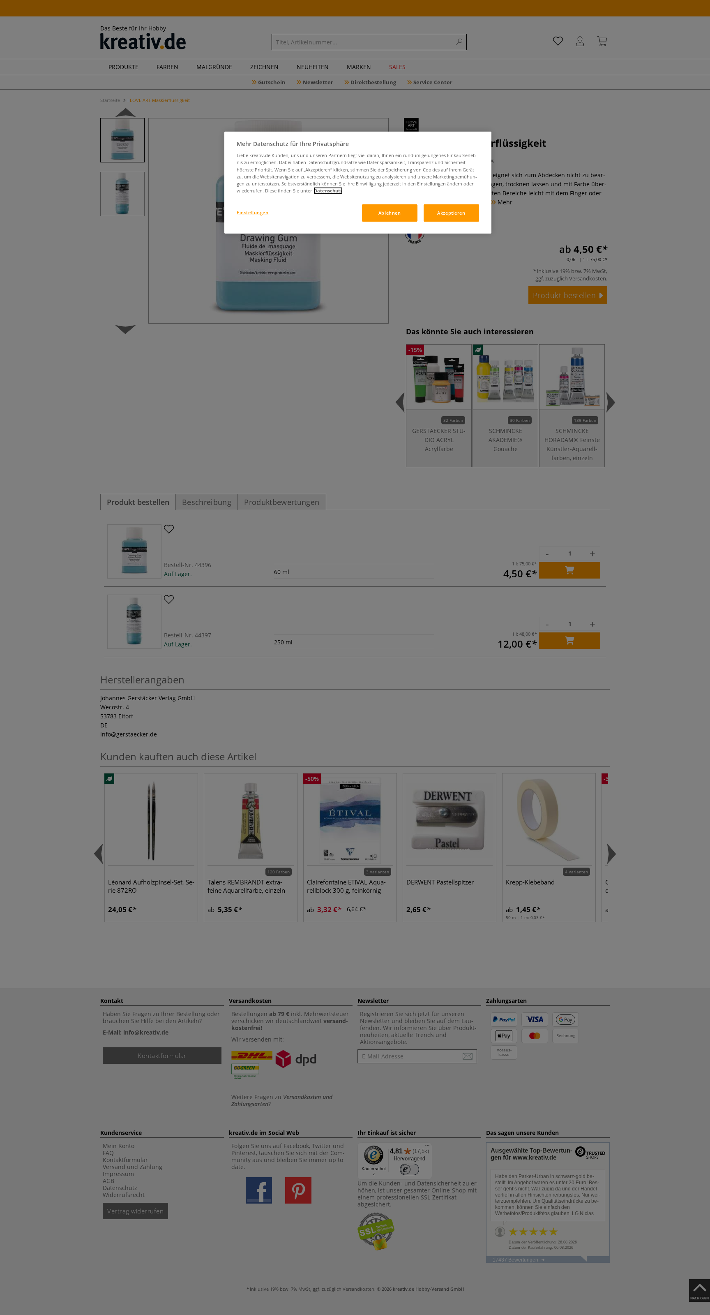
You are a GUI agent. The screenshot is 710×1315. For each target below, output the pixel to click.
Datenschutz (328, 191)
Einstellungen (252, 212)
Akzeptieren (451, 213)
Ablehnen (389, 213)
